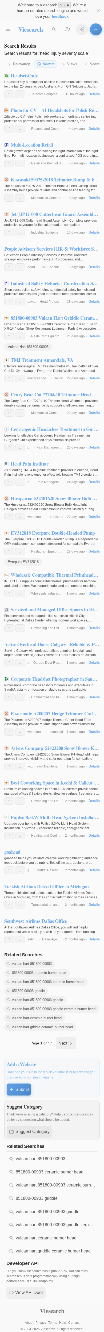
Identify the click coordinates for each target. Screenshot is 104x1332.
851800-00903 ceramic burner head (39, 973)
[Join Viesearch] (68, 29)
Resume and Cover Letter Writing (55, 129)
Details (94, 94)
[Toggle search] (54, 29)
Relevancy (21, 64)
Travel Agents (51, 939)
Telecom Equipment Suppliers (53, 94)
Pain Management (50, 447)
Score (94, 64)
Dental (58, 378)
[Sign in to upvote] (9, 94)
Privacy (40, 1323)
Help (62, 1323)
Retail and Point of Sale (48, 163)
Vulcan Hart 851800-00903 (28, 347)
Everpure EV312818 (23, 562)
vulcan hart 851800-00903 (32, 964)
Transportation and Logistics (51, 905)
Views (72, 64)
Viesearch (30, 29)
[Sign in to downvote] (20, 94)
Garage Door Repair (48, 663)
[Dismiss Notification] (98, 11)
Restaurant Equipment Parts (51, 336)
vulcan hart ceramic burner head (37, 1018)
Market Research (49, 870)
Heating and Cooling (46, 835)
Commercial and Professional (52, 697)
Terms (52, 1323)
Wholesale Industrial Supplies (52, 593)
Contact (73, 1323)
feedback (60, 16)
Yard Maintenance (50, 766)
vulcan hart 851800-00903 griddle (37, 1000)
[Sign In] (82, 29)
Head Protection (51, 302)
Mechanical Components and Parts (56, 198)
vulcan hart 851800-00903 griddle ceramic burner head (53, 1009)
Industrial (56, 517)
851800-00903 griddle (28, 991)
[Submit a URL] (96, 29)
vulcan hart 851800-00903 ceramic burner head (48, 982)
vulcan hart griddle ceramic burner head (42, 1027)
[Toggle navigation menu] (8, 29)
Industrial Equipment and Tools (53, 232)
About (29, 1323)
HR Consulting (52, 267)
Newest (48, 64)
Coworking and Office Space (52, 628)
